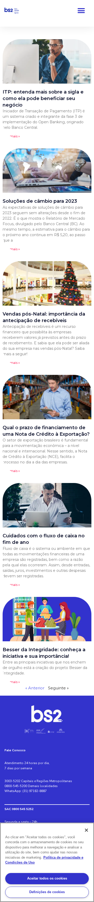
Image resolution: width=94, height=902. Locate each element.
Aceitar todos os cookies (47, 878)
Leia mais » (11, 136)
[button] (81, 10)
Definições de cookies (47, 892)
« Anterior (34, 687)
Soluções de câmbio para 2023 (40, 201)
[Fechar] (86, 830)
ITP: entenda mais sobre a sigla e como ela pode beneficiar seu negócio (43, 98)
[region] (47, 862)
